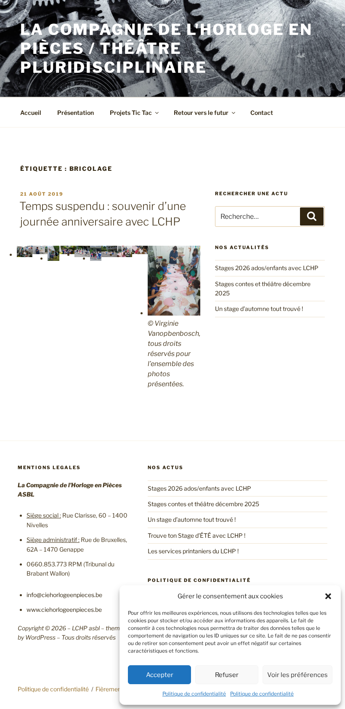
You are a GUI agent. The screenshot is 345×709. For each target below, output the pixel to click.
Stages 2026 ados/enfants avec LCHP (266, 267)
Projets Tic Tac (131, 112)
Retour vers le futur (201, 112)
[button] (328, 596)
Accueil (30, 112)
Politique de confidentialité (194, 693)
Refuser (227, 675)
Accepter (159, 675)
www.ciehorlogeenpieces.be (64, 609)
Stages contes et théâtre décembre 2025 (203, 503)
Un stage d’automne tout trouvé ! (259, 308)
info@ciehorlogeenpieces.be (64, 594)
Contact (261, 112)
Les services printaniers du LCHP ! (193, 551)
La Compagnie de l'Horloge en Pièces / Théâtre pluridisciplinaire (166, 48)
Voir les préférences (297, 675)
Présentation (75, 112)
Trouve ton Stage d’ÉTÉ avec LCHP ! (196, 535)
